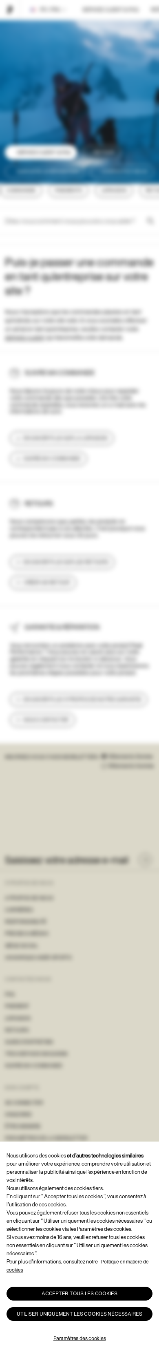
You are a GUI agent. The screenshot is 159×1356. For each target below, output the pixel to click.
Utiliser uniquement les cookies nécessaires (79, 1313)
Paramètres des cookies (79, 1338)
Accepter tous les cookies (79, 1293)
